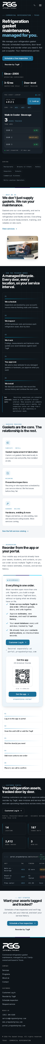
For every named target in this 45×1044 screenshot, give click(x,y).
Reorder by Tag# (12, 64)
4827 (29, 107)
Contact (5, 982)
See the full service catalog (14, 531)
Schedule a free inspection (16, 58)
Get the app (21, 694)
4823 (22, 107)
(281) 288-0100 (8, 1015)
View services (8, 229)
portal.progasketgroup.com (13, 1026)
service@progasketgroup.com (14, 1018)
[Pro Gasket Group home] (9, 5)
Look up (35, 101)
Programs (6, 974)
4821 (16, 107)
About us (5, 978)
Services (5, 970)
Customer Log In (16, 642)
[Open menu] (40, 5)
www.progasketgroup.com (12, 1022)
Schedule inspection (10, 1000)
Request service (8, 1004)
